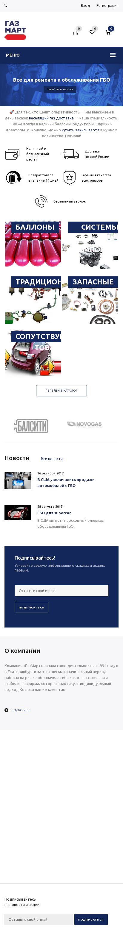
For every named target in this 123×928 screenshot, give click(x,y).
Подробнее (20, 710)
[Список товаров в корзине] (110, 34)
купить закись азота (80, 130)
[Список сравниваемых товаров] (76, 34)
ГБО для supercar (54, 513)
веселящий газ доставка (51, 118)
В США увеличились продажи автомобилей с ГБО (66, 482)
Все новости (52, 459)
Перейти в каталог (60, 89)
